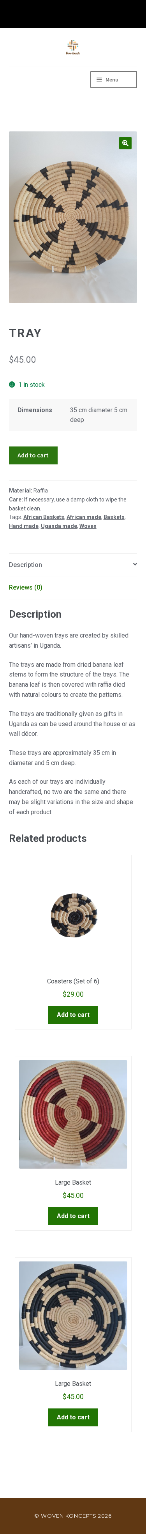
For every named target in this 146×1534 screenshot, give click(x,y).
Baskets (114, 517)
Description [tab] (25, 565)
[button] (125, 143)
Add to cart (33, 455)
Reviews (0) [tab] (25, 587)
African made (84, 517)
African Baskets (43, 517)
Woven (88, 526)
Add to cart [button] (73, 1015)
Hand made (24, 526)
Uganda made (59, 526)
